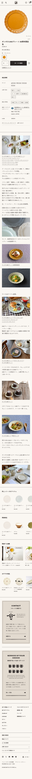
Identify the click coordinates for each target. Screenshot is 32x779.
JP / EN (26, 757)
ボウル (15, 531)
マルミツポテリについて (23, 707)
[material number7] (12, 108)
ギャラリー (4, 725)
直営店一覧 (19, 710)
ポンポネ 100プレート (7, 401)
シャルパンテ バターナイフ (8, 321)
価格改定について (21, 716)
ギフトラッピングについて (9, 123)
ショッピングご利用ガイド (8, 750)
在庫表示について (6, 67)
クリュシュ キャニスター (8, 160)
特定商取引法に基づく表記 (8, 764)
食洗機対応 (24, 93)
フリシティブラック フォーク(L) (9, 162)
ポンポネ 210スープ (6, 435)
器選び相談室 (5, 735)
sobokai (4, 716)
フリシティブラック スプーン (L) (10, 164)
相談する (8, 636)
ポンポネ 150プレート (7, 362)
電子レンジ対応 (16, 90)
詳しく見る (9, 692)
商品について (5, 739)
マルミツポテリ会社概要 (8, 762)
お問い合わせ (20, 123)
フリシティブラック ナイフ (21, 160)
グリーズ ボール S (18, 317)
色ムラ (17, 102)
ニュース (19, 713)
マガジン (4, 728)
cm (13, 83)
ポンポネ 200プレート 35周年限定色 (11, 265)
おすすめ (4, 722)
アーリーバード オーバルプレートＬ (10, 158)
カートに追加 (18, 63)
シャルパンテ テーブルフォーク (9, 319)
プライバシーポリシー (20, 762)
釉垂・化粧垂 (24, 102)
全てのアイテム (5, 710)
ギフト (3, 719)
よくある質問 (5, 743)
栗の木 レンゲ (15, 435)
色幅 (13, 102)
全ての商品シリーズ (7, 707)
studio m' (4, 713)
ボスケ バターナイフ (18, 360)
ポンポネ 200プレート (19, 156)
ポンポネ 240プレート (7, 156)
